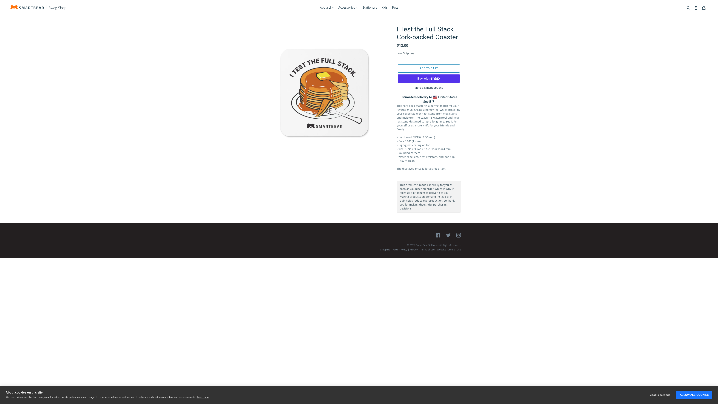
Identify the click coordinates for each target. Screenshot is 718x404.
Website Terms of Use (449, 249)
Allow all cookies (694, 395)
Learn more (203, 397)
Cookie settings (660, 395)
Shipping (385, 249)
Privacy (414, 249)
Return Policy (399, 249)
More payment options (429, 87)
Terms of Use (427, 249)
